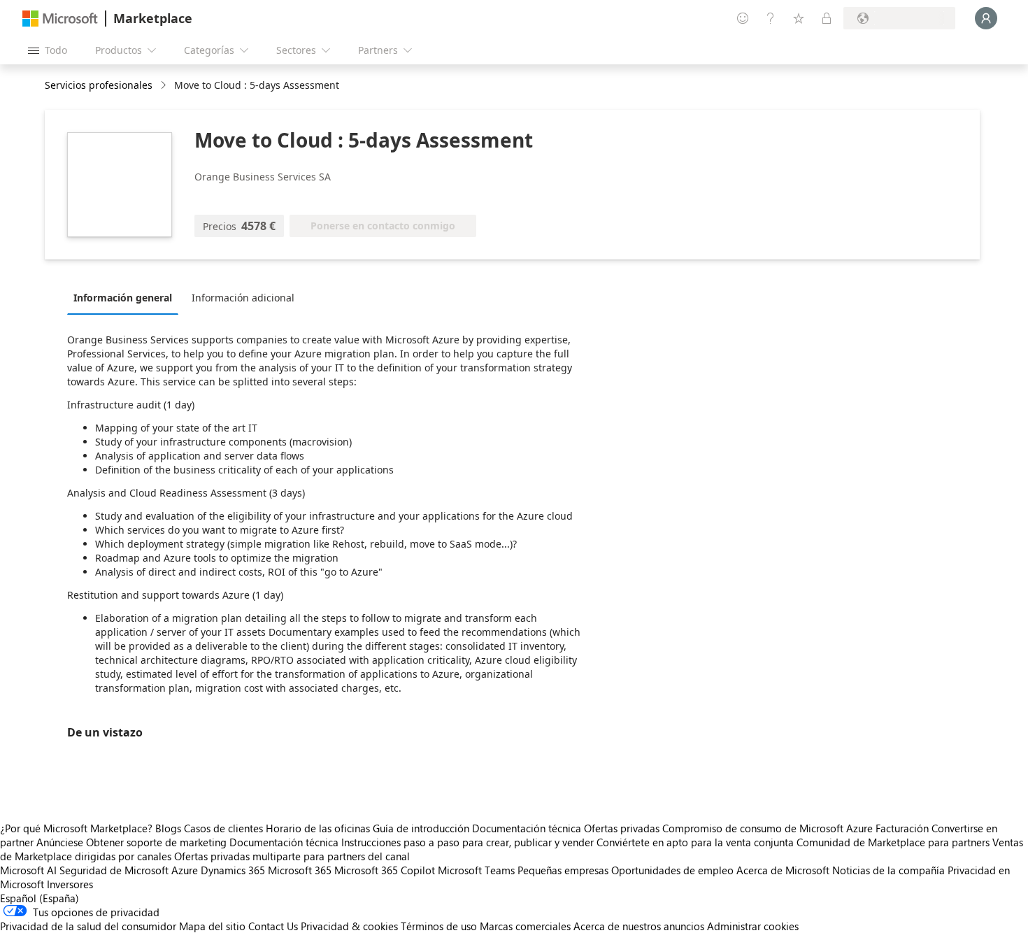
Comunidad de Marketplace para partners (893, 842)
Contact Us (273, 926)
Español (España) (39, 898)
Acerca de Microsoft (782, 870)
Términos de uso (439, 926)
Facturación (902, 828)
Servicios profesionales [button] (98, 85)
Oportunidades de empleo (672, 870)
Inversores (70, 884)
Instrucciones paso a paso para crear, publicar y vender (467, 842)
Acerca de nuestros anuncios (638, 926)
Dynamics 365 (233, 870)
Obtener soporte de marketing (156, 842)
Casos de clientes (223, 828)
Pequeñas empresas (562, 870)
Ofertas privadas (621, 828)
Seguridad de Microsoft (114, 870)
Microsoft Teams (476, 870)
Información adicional (243, 297)
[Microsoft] (60, 18)
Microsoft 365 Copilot (384, 870)
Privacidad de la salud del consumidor (88, 926)
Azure (184, 870)
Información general (122, 297)
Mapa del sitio (212, 926)
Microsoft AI (28, 870)
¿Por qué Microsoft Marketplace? (76, 828)
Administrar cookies (753, 926)
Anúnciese (59, 842)
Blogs (168, 828)
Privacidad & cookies (349, 926)
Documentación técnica (526, 828)
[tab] (126, 297)
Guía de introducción (421, 828)
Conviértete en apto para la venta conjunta (695, 842)
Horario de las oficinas (318, 828)
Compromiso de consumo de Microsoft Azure (769, 828)
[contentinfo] (164, 85)
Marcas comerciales (525, 926)
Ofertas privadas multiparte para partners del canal (292, 856)
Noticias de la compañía (888, 870)
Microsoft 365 (299, 870)
